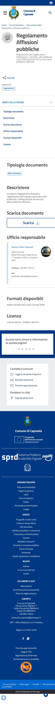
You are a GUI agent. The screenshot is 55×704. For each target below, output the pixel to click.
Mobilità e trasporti (26, 541)
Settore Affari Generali (22, 247)
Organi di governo (26, 491)
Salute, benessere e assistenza (26, 556)
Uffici (26, 494)
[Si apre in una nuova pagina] (26, 667)
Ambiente (26, 552)
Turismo (26, 537)
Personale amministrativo (26, 505)
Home (4, 25)
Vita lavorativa (26, 526)
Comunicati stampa (26, 570)
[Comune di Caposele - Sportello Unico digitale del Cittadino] (14, 12)
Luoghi (26, 509)
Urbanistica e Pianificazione (26, 534)
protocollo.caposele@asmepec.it (26, 617)
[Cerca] (50, 13)
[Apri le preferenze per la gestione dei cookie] (4, 699)
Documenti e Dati (34, 25)
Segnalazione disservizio (26, 655)
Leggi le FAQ (26, 651)
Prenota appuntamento (26, 648)
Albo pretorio (26, 586)
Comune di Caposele (29, 12)
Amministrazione (17, 25)
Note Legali (24, 684)
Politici (26, 502)
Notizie (26, 566)
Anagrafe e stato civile (26, 519)
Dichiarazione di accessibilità (26, 659)
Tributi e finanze (26, 549)
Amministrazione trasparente (26, 589)
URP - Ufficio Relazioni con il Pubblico (26, 622)
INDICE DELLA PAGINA (13, 102)
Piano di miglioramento (26, 593)
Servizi (26, 514)
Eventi (26, 573)
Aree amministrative (26, 487)
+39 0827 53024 (26, 614)
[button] (51, 3)
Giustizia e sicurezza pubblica (26, 545)
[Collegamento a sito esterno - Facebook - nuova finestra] (23, 638)
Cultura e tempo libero (26, 523)
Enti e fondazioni (26, 498)
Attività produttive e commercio (26, 530)
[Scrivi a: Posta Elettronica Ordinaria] (26, 620)
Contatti (26, 598)
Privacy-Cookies (9, 684)
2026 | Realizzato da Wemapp (27, 691)
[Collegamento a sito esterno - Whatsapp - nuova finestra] (28, 638)
